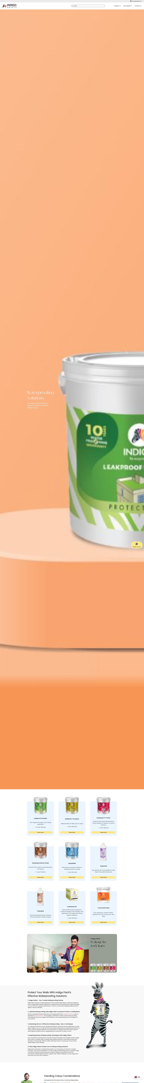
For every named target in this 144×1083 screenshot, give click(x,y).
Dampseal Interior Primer (40, 863)
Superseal (103, 866)
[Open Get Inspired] (131, 6)
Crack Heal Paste (103, 908)
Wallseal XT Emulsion (72, 819)
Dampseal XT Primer (103, 818)
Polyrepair (40, 911)
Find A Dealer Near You (137, 1)
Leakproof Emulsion (40, 818)
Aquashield (72, 863)
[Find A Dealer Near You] (130, 1)
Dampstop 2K (72, 907)
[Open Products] (120, 6)
